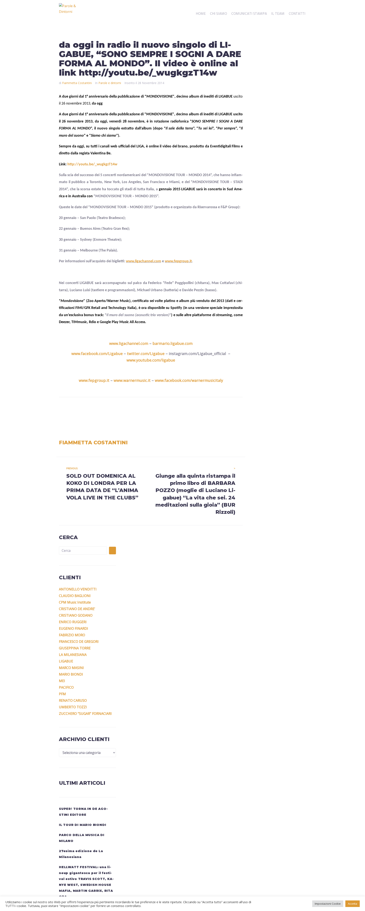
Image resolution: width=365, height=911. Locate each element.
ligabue (168, 360)
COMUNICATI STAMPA (249, 13)
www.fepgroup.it (178, 261)
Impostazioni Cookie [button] (328, 904)
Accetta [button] (352, 904)
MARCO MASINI (71, 667)
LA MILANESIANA (73, 654)
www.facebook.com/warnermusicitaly (189, 380)
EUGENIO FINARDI (73, 628)
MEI (62, 680)
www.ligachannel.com (143, 261)
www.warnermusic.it (132, 380)
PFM (62, 694)
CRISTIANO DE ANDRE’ (77, 608)
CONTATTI (297, 13)
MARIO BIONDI (71, 674)
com (156, 360)
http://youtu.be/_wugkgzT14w (92, 164)
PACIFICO (66, 687)
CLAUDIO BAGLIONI (75, 595)
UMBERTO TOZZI (73, 707)
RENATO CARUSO (73, 700)
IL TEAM (278, 13)
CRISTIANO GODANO (76, 615)
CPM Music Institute (75, 602)
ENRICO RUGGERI (73, 622)
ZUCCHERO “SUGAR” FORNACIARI (85, 713)
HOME (201, 13)
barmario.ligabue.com (173, 343)
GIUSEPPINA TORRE (75, 648)
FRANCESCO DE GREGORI (79, 641)
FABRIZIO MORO (72, 635)
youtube (143, 360)
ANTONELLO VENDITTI (78, 589)
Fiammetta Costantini (77, 83)
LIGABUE (66, 661)
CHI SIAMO (218, 13)
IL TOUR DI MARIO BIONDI (82, 825)
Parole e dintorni (109, 83)
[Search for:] (83, 550)
